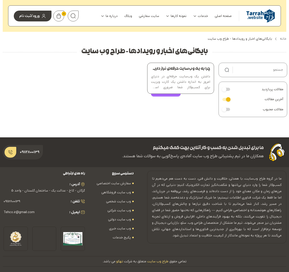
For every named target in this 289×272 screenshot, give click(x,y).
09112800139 (12, 201)
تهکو (119, 261)
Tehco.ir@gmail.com (19, 212)
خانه (283, 39)
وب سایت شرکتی (119, 210)
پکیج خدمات (122, 237)
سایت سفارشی (149, 16)
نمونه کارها (178, 16)
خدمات (203, 16)
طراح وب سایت (157, 261)
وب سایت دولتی (119, 219)
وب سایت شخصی (118, 201)
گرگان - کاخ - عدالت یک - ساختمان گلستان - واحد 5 (48, 190)
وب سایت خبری (120, 228)
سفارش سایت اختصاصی (114, 183)
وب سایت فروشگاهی (116, 192)
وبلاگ (128, 16)
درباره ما (111, 16)
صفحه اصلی (223, 16)
